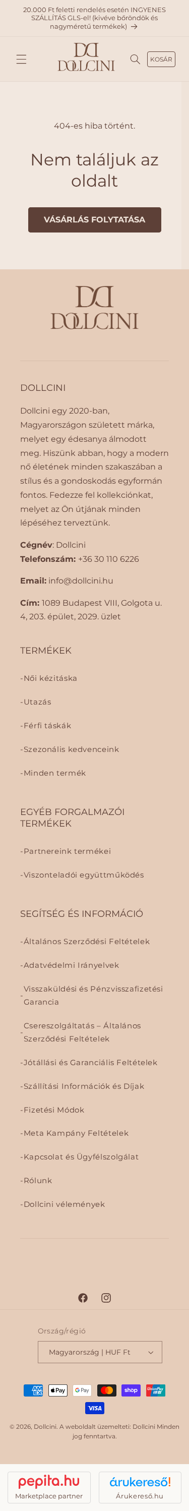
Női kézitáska (51, 678)
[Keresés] (135, 59)
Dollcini (45, 1426)
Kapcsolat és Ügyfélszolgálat (81, 1156)
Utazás (37, 702)
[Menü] (21, 59)
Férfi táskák (48, 725)
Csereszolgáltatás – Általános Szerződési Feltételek (82, 1032)
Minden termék (55, 773)
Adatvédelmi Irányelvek (71, 965)
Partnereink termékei (67, 851)
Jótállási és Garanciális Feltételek (91, 1062)
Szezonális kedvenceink (71, 749)
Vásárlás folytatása (94, 219)
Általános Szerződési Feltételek (87, 941)
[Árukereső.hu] (140, 1481)
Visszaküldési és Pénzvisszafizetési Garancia (93, 995)
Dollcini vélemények (64, 1204)
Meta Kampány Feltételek (76, 1133)
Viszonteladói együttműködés (84, 875)
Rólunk (38, 1180)
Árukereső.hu (140, 1496)
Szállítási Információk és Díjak (84, 1086)
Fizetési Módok (54, 1110)
